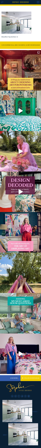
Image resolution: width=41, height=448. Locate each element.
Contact (34, 411)
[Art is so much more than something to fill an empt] (20, 232)
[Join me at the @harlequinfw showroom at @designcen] (20, 192)
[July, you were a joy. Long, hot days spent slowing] (20, 273)
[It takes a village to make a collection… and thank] (20, 353)
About (5, 435)
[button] (38, 2)
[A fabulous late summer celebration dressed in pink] (20, 151)
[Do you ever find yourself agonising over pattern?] (20, 111)
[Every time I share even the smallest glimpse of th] (20, 313)
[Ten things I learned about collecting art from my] (20, 70)
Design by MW (23, 446)
